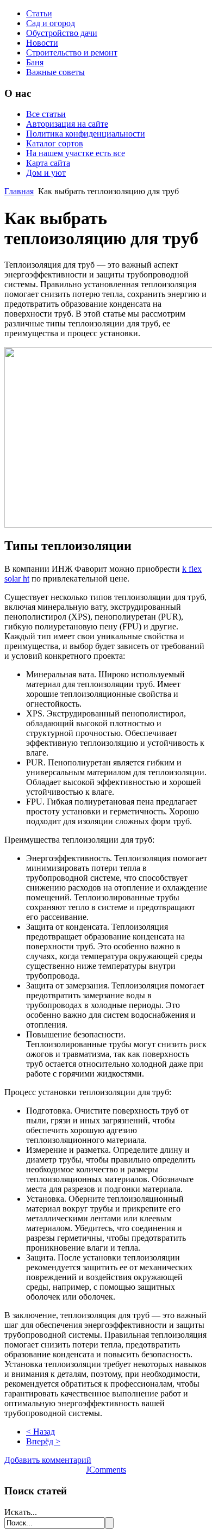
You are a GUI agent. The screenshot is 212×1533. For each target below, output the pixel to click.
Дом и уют (46, 172)
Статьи (39, 13)
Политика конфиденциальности (85, 133)
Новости (42, 42)
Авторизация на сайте (67, 123)
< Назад (40, 1431)
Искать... (20, 1512)
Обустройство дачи (61, 33)
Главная (19, 191)
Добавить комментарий (47, 1459)
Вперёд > (43, 1441)
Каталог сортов (54, 143)
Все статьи (46, 114)
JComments (106, 1469)
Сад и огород (50, 23)
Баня (34, 62)
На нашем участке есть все (75, 153)
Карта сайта (48, 163)
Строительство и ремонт (71, 52)
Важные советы (55, 72)
